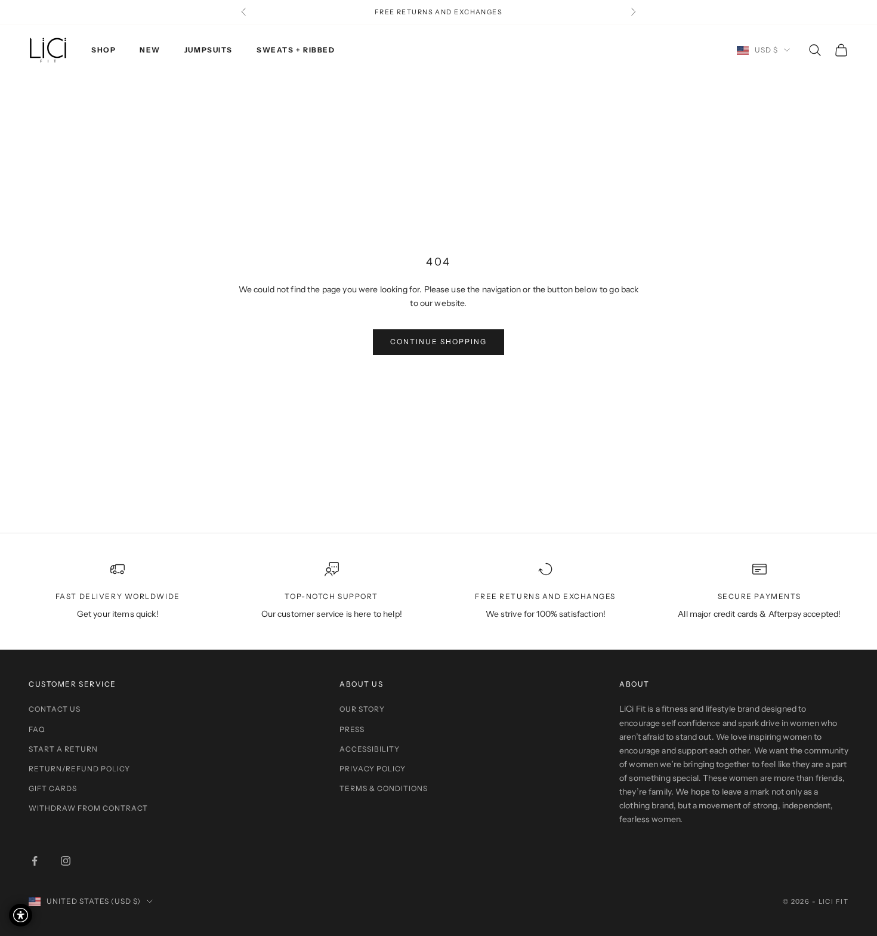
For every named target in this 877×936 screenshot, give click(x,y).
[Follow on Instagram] (66, 861)
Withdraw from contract (88, 808)
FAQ (37, 729)
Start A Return (63, 749)
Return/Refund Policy (79, 768)
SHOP (103, 49)
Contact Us (55, 709)
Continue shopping (438, 341)
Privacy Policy (372, 768)
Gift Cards (53, 788)
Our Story (362, 709)
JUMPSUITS (208, 49)
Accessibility (369, 749)
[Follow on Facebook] (35, 861)
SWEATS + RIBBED (296, 49)
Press (352, 729)
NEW (150, 49)
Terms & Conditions (383, 788)
